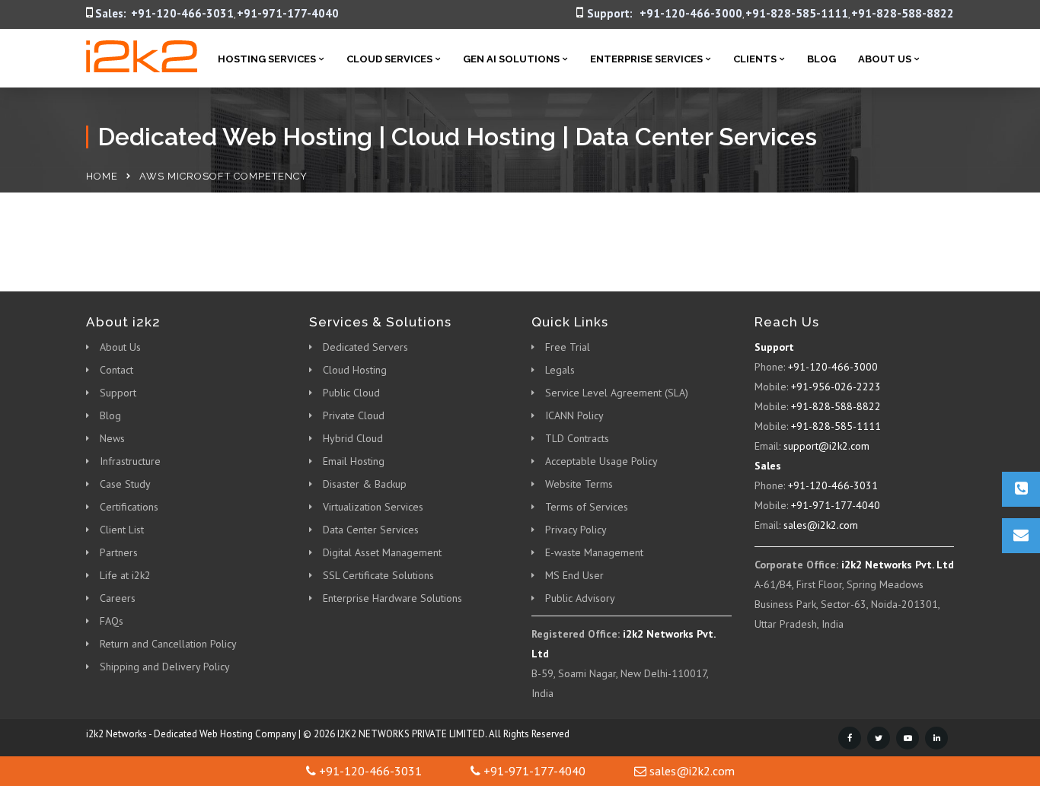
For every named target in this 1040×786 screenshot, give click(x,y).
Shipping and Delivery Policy (165, 666)
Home (102, 176)
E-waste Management (594, 552)
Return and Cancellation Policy (168, 644)
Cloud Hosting (355, 370)
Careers (118, 598)
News (112, 438)
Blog (821, 59)
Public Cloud (351, 392)
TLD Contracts (577, 438)
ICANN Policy (574, 415)
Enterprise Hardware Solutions (392, 598)
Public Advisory (580, 598)
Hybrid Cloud (353, 438)
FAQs (111, 621)
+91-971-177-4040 (288, 13)
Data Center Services (371, 529)
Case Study (125, 484)
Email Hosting (353, 461)
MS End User (574, 575)
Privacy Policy (576, 529)
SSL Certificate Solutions (378, 575)
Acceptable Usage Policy (601, 461)
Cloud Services (389, 59)
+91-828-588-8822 (902, 13)
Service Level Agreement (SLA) (616, 392)
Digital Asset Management (382, 552)
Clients (755, 59)
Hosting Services (267, 59)
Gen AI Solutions (511, 59)
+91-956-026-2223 (836, 386)
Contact (116, 370)
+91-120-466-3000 (691, 13)
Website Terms (579, 484)
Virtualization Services (373, 507)
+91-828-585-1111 (796, 13)
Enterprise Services (646, 59)
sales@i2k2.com (820, 525)
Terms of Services (586, 507)
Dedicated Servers (365, 347)
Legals (560, 370)
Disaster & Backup (365, 484)
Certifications (129, 507)
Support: (610, 13)
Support (118, 392)
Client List (122, 529)
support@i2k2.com (826, 446)
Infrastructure (130, 461)
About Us (884, 59)
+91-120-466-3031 (182, 13)
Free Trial (567, 347)
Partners (119, 552)
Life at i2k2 (125, 575)
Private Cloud (353, 415)
